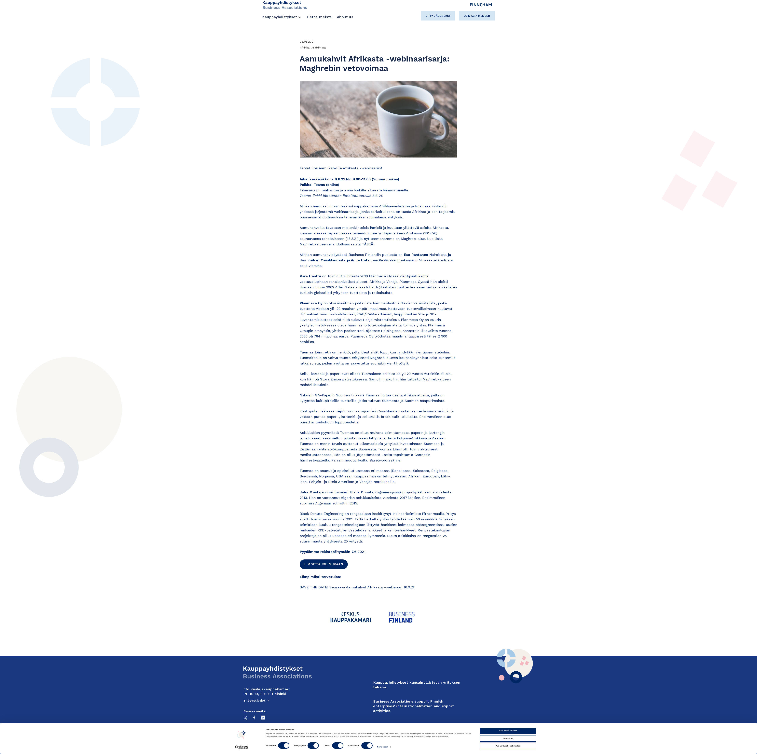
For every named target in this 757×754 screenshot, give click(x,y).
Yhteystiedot (254, 700)
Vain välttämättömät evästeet (508, 746)
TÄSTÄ (367, 244)
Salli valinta (508, 738)
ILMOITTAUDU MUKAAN (323, 564)
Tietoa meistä (319, 17)
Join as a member (477, 15)
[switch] (313, 746)
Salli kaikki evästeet (508, 731)
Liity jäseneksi (438, 15)
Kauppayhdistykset (279, 17)
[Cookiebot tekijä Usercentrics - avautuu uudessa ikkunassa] (241, 747)
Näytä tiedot (382, 747)
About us (345, 17)
